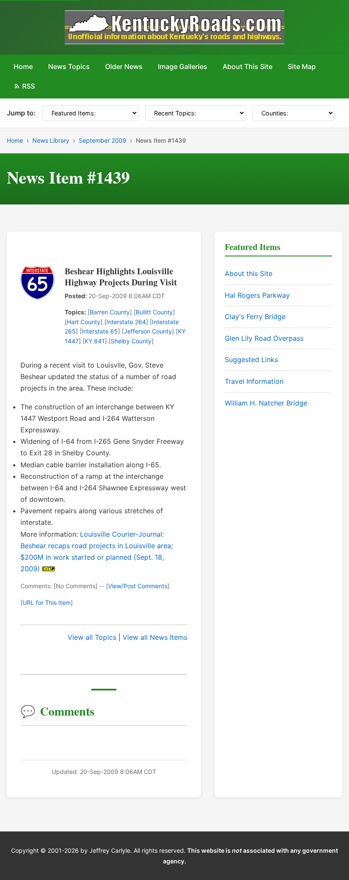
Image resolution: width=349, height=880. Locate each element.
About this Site (248, 273)
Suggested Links (251, 359)
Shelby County (131, 341)
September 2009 (102, 140)
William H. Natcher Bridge (266, 403)
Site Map (302, 66)
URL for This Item (47, 602)
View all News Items (155, 637)
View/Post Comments (137, 586)
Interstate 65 (100, 331)
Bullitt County (154, 312)
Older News (124, 66)
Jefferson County (148, 331)
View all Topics (92, 637)
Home (23, 66)
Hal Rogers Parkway (257, 295)
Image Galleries (182, 66)
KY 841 (95, 341)
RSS (28, 86)
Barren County (110, 312)
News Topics (69, 66)
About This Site (247, 66)
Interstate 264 (126, 321)
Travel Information (254, 381)
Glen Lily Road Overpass (264, 338)
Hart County (83, 321)
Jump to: (21, 113)
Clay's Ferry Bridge (255, 316)
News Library (50, 140)
